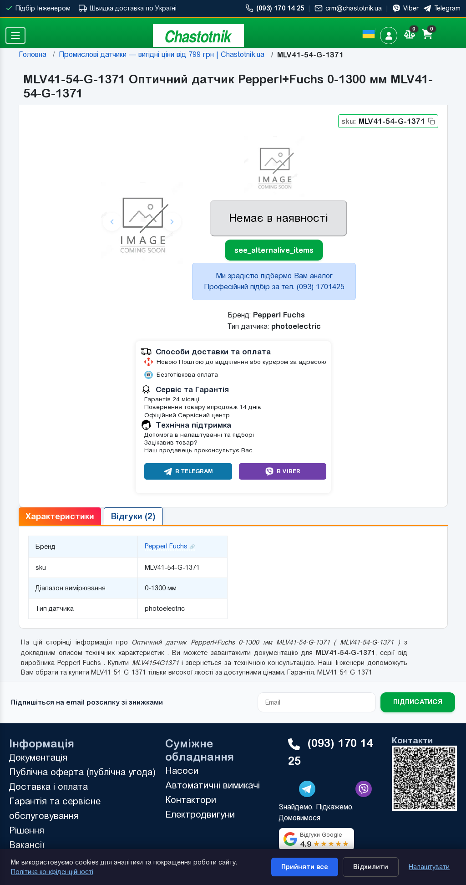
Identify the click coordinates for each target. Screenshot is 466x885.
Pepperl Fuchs (166, 546)
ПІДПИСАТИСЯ (417, 702)
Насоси (181, 770)
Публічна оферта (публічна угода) (82, 772)
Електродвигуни (200, 814)
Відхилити (370, 866)
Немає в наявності (278, 218)
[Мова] (368, 34)
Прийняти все (304, 866)
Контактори (190, 799)
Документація (38, 757)
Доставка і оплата (48, 786)
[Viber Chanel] (363, 789)
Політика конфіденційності (52, 871)
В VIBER (288, 471)
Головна (32, 54)
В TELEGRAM (194, 471)
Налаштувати (429, 866)
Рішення (26, 830)
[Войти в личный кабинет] (388, 35)
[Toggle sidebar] (15, 35)
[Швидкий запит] (448, 35)
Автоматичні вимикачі (212, 785)
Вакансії (27, 844)
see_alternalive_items (274, 250)
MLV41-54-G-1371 (383, 121)
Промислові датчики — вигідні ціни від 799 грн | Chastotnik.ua (161, 54)
